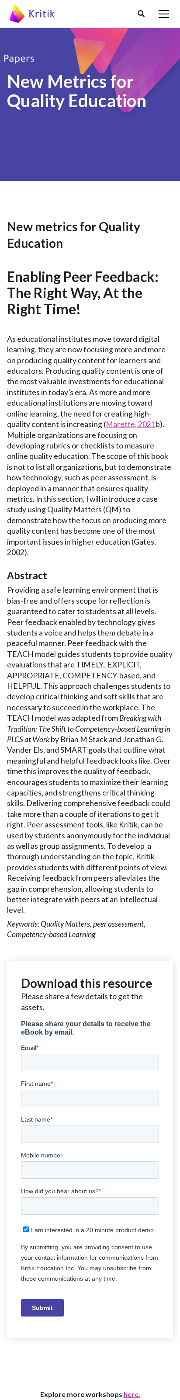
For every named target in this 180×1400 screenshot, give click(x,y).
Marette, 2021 (131, 424)
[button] (141, 14)
